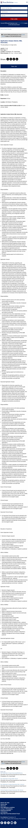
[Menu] (26, 2)
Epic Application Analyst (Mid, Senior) (9, 778)
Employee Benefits (6, 810)
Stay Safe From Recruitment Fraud (10, 813)
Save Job (14, 66)
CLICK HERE (21, 23)
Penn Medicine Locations (8, 807)
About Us (3, 806)
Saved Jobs (4, 804)
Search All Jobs (5, 802)
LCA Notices (4, 812)
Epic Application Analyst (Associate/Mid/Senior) (12, 773)
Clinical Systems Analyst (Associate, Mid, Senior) (12, 790)
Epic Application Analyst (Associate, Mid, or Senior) (12, 784)
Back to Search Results (6, 29)
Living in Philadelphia (7, 809)
